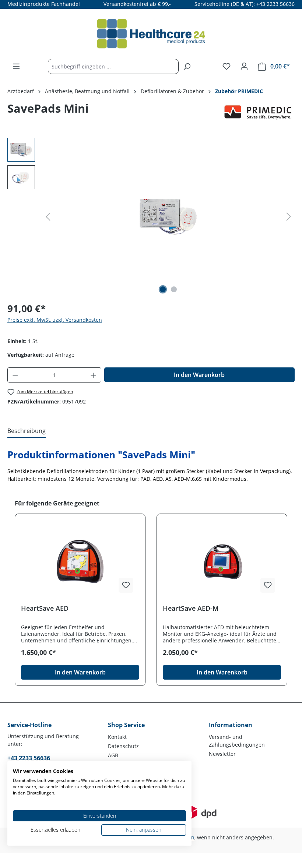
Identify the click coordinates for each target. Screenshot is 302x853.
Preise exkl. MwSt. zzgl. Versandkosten (54, 319)
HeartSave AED (45, 608)
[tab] (26, 431)
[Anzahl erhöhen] (93, 375)
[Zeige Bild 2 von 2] (174, 289)
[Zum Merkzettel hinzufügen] (126, 585)
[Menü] (16, 66)
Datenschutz (123, 746)
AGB (113, 755)
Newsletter (222, 753)
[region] (151, 217)
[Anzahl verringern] (15, 375)
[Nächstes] (288, 217)
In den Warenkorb (199, 375)
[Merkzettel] (226, 66)
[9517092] (168, 217)
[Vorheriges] (47, 217)
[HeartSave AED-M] (222, 562)
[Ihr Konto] (244, 66)
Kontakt (117, 736)
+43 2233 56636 (28, 758)
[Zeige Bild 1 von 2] (163, 289)
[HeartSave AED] (80, 562)
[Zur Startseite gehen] (151, 34)
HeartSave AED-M (191, 608)
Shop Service (126, 725)
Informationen (230, 725)
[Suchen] (186, 66)
